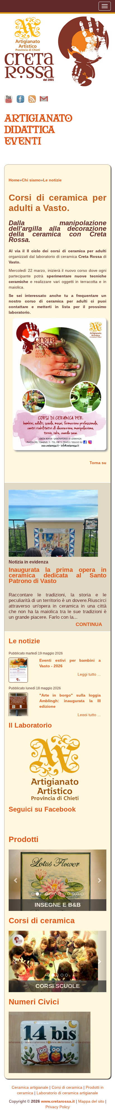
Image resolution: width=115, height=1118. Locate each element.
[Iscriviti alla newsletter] (43, 99)
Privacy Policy (57, 1107)
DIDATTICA (29, 129)
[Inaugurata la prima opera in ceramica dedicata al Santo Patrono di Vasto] (53, 522)
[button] (16, 880)
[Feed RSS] (32, 99)
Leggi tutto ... (89, 674)
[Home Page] (56, 51)
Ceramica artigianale (30, 1087)
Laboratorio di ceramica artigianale (67, 1093)
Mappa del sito (91, 1101)
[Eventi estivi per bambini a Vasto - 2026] (18, 669)
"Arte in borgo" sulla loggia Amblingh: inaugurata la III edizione (70, 701)
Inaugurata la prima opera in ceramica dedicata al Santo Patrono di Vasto (57, 575)
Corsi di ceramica (67, 1087)
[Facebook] (20, 99)
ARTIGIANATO (38, 118)
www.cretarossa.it (58, 1101)
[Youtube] (8, 99)
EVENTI (22, 141)
